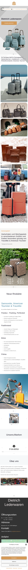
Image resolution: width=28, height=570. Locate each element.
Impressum (20, 568)
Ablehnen (14, 561)
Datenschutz (15, 568)
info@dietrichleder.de (16, 531)
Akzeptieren (14, 558)
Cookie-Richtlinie (9, 568)
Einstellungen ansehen (14, 565)
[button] (26, 544)
